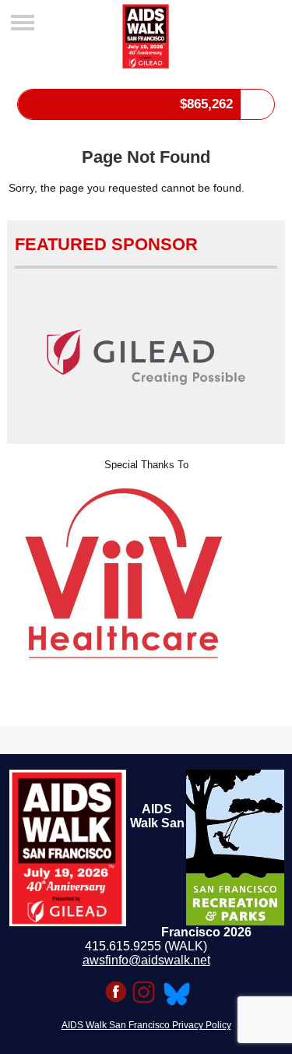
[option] (145, 573)
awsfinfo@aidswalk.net (146, 960)
